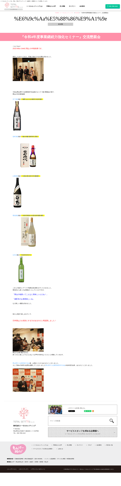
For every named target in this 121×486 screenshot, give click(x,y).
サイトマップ (23, 469)
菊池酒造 (15, 215)
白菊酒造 (15, 176)
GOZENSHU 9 (25, 255)
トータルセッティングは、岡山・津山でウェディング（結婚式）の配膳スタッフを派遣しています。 (24, 1)
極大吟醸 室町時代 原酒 (30, 136)
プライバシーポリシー (38, 469)
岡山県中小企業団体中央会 (21, 363)
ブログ (90, 445)
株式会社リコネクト (109, 469)
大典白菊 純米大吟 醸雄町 (31, 176)
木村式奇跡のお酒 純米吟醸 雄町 (33, 215)
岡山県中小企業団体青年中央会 (55, 365)
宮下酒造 (15, 99)
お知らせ (60, 448)
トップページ (11, 469)
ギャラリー (72, 6)
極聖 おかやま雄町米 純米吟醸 (32, 99)
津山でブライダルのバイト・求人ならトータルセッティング (80, 469)
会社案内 (82, 6)
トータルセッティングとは (34, 6)
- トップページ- (13, 9)
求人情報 (62, 6)
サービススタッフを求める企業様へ (43, 448)
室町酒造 (15, 136)
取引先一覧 (109, 445)
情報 (69, 445)
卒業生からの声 (51, 6)
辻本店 (15, 255)
